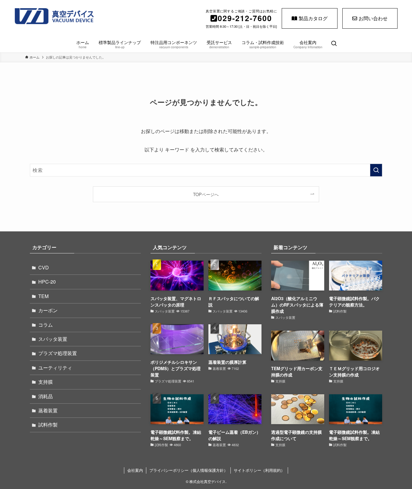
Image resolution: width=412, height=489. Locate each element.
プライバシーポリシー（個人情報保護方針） (188, 470)
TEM (43, 296)
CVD (43, 267)
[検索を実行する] (376, 170)
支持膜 (45, 381)
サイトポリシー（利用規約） (259, 470)
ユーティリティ (55, 367)
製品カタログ (313, 18)
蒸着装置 (48, 410)
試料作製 (48, 424)
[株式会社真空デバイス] (71, 16)
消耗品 (45, 396)
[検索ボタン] (334, 43)
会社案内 (135, 470)
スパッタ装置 (52, 338)
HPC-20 (47, 281)
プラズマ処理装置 (57, 353)
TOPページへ (206, 194)
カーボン (48, 310)
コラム (45, 324)
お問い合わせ (373, 18)
